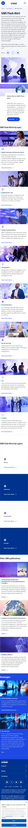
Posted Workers (6, 305)
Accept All (14, 825)
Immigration (5, 267)
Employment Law (7, 193)
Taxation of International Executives (14, 618)
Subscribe (11, 119)
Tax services (5, 731)
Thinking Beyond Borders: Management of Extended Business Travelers (13, 581)
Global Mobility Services (9, 698)
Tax (2, 381)
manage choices (9, 816)
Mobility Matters (7, 655)
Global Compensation (8, 230)
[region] (14, 814)
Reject (14, 820)
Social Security (6, 343)
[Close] (26, 802)
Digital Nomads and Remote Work (12, 152)
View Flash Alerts (9, 467)
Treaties (4, 418)
